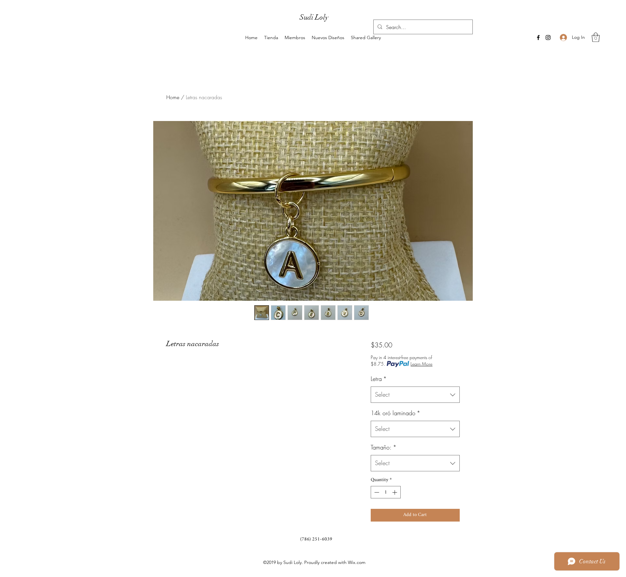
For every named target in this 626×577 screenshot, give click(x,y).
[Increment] (395, 492)
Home (172, 97)
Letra (379, 379)
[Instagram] (548, 37)
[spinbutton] (385, 492)
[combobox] (415, 395)
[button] (596, 37)
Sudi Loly (314, 17)
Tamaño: (383, 447)
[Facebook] (538, 37)
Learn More (421, 364)
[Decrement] (376, 492)
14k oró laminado (395, 413)
